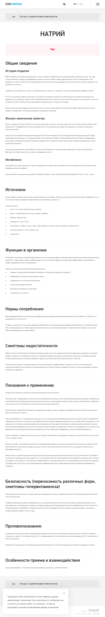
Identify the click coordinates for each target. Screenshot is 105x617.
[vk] (64, 4)
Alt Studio (96, 614)
